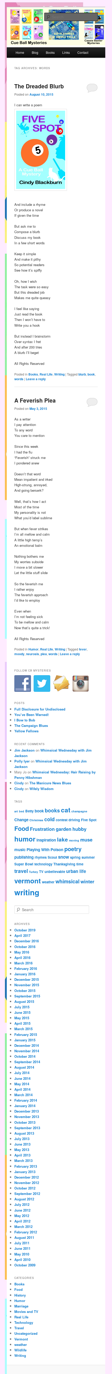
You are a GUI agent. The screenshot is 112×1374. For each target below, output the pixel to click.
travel (21, 871)
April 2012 (22, 1221)
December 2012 (26, 1177)
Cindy (19, 782)
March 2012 (23, 1226)
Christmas (36, 820)
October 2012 (24, 1188)
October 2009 (24, 1265)
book (91, 374)
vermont (27, 880)
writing (26, 892)
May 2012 (21, 1215)
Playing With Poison (45, 849)
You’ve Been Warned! (31, 714)
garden (63, 828)
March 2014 (23, 1094)
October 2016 (24, 946)
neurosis (32, 654)
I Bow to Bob (24, 720)
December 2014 (26, 1045)
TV (41, 871)
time (79, 864)
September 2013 (27, 1127)
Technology (23, 1322)
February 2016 (25, 968)
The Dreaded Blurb (39, 86)
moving (74, 840)
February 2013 (25, 1166)
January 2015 (24, 1039)
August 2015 (24, 1001)
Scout (52, 857)
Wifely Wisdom (41, 788)
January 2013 (24, 1171)
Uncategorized (26, 1333)
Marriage (21, 1306)
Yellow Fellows (26, 730)
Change (21, 820)
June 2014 (22, 1078)
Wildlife (20, 1349)
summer (88, 857)
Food (21, 828)
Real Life (46, 374)
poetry (73, 849)
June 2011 (22, 1248)
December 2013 (26, 1111)
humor (24, 839)
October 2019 (24, 930)
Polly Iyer (22, 761)
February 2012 (25, 1232)
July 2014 (21, 1072)
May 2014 (21, 1083)
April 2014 (22, 1089)
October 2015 (24, 990)
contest (61, 819)
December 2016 (26, 940)
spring (75, 857)
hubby (79, 828)
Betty (29, 810)
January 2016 (24, 973)
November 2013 (26, 1116)
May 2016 (21, 952)
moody (19, 654)
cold (49, 819)
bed (21, 811)
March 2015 (23, 1028)
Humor (33, 649)
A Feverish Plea (35, 400)
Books (50, 52)
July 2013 (21, 1138)
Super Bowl (23, 864)
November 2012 (26, 1182)
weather (48, 881)
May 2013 (21, 1149)
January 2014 (24, 1105)
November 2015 (26, 984)
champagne (79, 811)
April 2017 (22, 935)
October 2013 (24, 1122)
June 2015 (22, 1012)
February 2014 (25, 1100)
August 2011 (24, 1237)
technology (43, 864)
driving (74, 819)
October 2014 (24, 1056)
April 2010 (22, 1259)
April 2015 (22, 1023)
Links (66, 52)
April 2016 (22, 957)
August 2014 (24, 1067)
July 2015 (21, 1006)
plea (44, 654)
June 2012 (22, 1210)
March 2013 (23, 1160)
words (18, 379)
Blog (35, 52)
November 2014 (26, 1050)
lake (62, 839)
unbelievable (55, 871)
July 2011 (21, 1242)
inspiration (46, 840)
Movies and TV (26, 1311)
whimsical (67, 881)
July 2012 (21, 1204)
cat (65, 809)
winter (87, 881)
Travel (19, 1327)
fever (83, 649)
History (20, 1295)
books (52, 810)
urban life (76, 871)
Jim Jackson (24, 750)
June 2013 (22, 1144)
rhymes (41, 857)
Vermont (21, 1339)
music (20, 849)
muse (86, 839)
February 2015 (25, 1034)
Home (20, 52)
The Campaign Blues (31, 725)
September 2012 (27, 1193)
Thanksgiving (64, 864)
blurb (82, 374)
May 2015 (21, 1017)
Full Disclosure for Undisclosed (39, 709)
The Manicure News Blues (50, 782)
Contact (82, 52)
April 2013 (22, 1155)
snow (63, 857)
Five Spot (88, 819)
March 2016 (23, 963)
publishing (24, 857)
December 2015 (26, 979)
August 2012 (24, 1199)
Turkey (33, 872)
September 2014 (27, 1061)
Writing (59, 374)
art (16, 811)
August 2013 (24, 1133)
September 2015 (27, 996)
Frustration (42, 828)
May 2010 (21, 1254)
